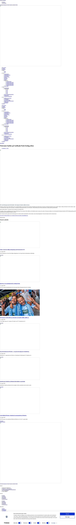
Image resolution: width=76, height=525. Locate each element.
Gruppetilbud (6, 99)
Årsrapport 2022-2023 (9, 83)
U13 (7, 93)
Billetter (3, 508)
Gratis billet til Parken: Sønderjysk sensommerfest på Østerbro (13, 415)
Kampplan (3, 69)
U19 (7, 89)
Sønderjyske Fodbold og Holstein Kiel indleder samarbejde (12, 381)
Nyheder (3, 68)
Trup (5, 71)
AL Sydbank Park (7, 137)
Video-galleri (6, 86)
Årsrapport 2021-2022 (9, 82)
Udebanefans (6, 101)
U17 (7, 90)
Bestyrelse (5, 78)
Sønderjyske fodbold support (9, 100)
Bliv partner (4, 67)
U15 (7, 91)
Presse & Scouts (6, 76)
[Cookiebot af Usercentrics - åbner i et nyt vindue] (6, 523)
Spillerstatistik (6, 74)
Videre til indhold (3, 0)
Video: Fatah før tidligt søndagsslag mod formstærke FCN (12, 249)
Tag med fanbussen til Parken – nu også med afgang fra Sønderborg (14, 351)
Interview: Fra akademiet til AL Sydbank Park (10, 283)
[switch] (30, 523)
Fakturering (4, 498)
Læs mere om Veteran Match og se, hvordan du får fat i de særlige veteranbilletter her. (14, 215)
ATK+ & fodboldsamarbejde (8, 94)
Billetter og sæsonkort (7, 98)
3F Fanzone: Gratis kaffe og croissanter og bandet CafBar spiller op (14, 317)
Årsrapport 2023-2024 (9, 84)
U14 (7, 92)
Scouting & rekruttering (8, 96)
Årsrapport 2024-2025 (9, 85)
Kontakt (3, 103)
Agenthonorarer (8, 81)
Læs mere (1, 255)
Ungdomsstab (6, 125)
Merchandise (4, 509)
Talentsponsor (6, 95)
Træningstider (6, 113)
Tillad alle (67, 513)
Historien (5, 77)
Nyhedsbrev (6, 102)
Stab (5, 72)
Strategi (5, 79)
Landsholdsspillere (7, 112)
